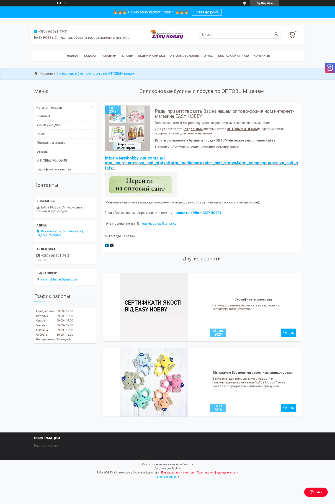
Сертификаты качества (253, 299)
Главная (72, 55)
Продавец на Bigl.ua (168, 468)
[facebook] (107, 246)
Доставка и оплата (233, 55)
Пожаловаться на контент (178, 472)
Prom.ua (188, 464)
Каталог (90, 55)
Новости (47, 73)
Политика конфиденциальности (217, 472)
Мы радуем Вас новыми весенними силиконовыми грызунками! (253, 374)
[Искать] (276, 34)
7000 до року (207, 12)
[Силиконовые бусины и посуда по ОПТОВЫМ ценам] (127, 128)
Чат (319, 492)
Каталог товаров (49, 107)
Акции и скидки (151, 55)
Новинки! (109, 55)
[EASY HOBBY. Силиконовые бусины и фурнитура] (167, 34)
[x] (111, 246)
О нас (208, 55)
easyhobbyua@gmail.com (161, 223)
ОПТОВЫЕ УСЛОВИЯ (184, 55)
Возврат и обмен (46, 445)
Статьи (127, 55)
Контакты (262, 55)
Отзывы (42, 151)
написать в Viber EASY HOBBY (198, 213)
